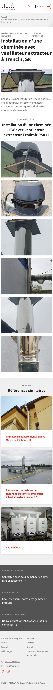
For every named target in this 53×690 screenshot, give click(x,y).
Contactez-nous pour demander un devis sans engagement (25, 579)
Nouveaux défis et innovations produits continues (24, 623)
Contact (30, 642)
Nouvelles (30, 647)
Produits (5, 647)
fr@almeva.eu (12, 665)
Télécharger (6, 651)
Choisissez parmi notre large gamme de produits (24, 601)
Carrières (5, 642)
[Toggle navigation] (48, 6)
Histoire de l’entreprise (11, 638)
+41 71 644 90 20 (12, 661)
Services (30, 638)
